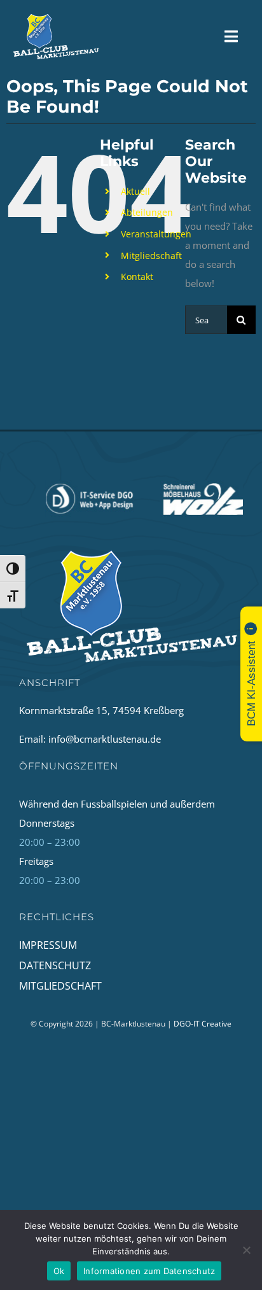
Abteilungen (147, 212)
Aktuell (135, 191)
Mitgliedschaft (151, 255)
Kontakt (137, 276)
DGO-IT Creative (202, 1023)
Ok (59, 1271)
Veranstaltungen (156, 234)
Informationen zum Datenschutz (149, 1271)
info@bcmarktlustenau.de (104, 739)
